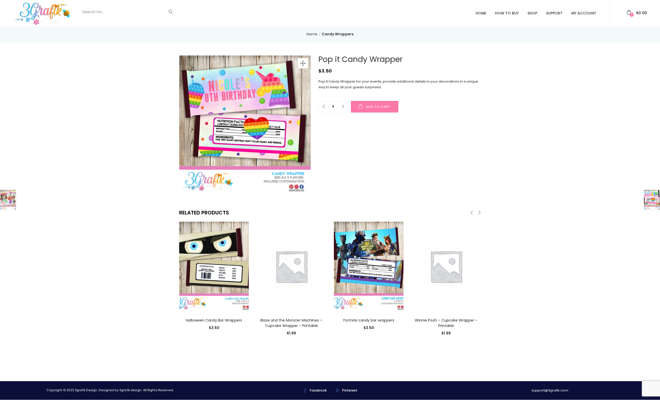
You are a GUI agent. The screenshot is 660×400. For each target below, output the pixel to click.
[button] (637, 13)
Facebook (318, 390)
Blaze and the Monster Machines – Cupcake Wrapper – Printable (291, 323)
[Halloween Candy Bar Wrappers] (214, 266)
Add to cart (378, 106)
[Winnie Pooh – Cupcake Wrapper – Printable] (446, 266)
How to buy (507, 13)
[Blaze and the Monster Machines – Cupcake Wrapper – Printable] (291, 266)
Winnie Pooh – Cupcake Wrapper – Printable (446, 323)
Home (481, 13)
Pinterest (349, 390)
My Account (583, 13)
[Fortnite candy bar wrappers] (368, 266)
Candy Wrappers (338, 34)
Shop (532, 13)
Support (554, 13)
